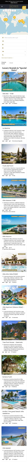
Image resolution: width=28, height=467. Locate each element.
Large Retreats (15, 169)
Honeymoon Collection (9, 346)
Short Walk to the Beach (14, 138)
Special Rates (12, 97)
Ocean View (11, 132)
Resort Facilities (15, 385)
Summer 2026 (7, 133)
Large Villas (12, 102)
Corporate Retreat (17, 96)
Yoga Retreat (7, 243)
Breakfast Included (20, 172)
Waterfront (16, 205)
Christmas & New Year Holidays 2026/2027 (14, 100)
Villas (12, 133)
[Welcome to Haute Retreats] (24, 8)
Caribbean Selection (9, 130)
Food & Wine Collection (9, 168)
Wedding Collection (20, 97)
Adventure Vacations (9, 202)
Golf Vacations (17, 130)
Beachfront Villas (8, 96)
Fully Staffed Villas (18, 99)
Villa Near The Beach (9, 174)
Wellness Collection (8, 99)
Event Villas (6, 102)
